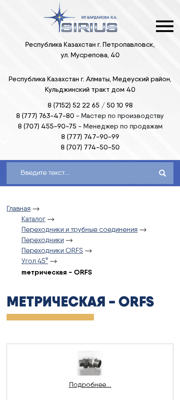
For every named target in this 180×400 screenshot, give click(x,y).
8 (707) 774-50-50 (90, 147)
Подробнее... (90, 385)
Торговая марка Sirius (81, 17)
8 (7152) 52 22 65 (74, 105)
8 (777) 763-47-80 (45, 115)
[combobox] (72, 173)
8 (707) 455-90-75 (47, 126)
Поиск (162, 173)
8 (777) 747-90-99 (90, 136)
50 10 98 (120, 105)
